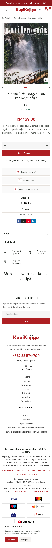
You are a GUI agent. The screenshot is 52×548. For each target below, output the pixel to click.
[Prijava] (40, 9)
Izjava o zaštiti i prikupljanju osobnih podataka (26, 431)
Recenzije (10, 241)
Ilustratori (26, 397)
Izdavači (26, 393)
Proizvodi (26, 381)
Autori (26, 389)
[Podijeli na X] (23, 221)
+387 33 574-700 (19, 491)
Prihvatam (11, 540)
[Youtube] (31, 366)
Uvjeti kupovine (26, 423)
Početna (8, 18)
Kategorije (26, 385)
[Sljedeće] (49, 87)
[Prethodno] (3, 87)
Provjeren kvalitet (41, 252)
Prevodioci (26, 401)
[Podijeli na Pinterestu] (28, 221)
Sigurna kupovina (16, 261)
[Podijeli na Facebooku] (19, 221)
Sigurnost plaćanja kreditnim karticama (26, 427)
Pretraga (26, 419)
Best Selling (26, 203)
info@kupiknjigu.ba (40, 491)
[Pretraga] (7, 9)
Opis (6, 234)
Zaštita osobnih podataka (26, 474)
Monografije (26, 214)
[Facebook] (21, 366)
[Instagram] (26, 366)
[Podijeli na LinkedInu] (33, 221)
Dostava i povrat (16, 252)
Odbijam (24, 540)
